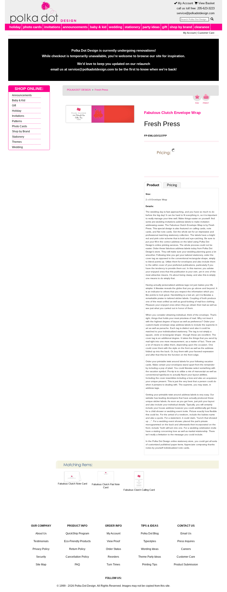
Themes (17, 141)
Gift (14, 105)
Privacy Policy (41, 549)
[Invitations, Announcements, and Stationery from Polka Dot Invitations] (42, 12)
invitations (52, 27)
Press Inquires (186, 541)
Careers (186, 549)
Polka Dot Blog (150, 533)
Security (41, 556)
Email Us (185, 533)
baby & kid (98, 27)
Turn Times (113, 564)
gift (164, 27)
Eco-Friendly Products (77, 541)
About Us (41, 533)
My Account (185, 3)
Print (206, 99)
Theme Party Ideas (149, 556)
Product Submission (186, 564)
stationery (132, 27)
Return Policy (77, 549)
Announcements (22, 95)
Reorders (113, 556)
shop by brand (181, 27)
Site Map (41, 564)
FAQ (77, 564)
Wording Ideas (150, 549)
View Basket (206, 3)
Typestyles (149, 541)
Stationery (18, 136)
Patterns (17, 121)
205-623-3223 (206, 8)
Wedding (17, 147)
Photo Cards (19, 126)
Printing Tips (149, 564)
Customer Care (206, 32)
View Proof (113, 541)
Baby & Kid (18, 100)
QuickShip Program (77, 533)
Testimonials (41, 541)
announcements (75, 27)
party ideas (151, 27)
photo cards (32, 27)
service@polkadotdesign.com (196, 13)
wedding (115, 27)
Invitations (18, 115)
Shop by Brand (21, 131)
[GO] (212, 19)
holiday (15, 27)
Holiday (16, 110)
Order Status (113, 549)
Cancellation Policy (77, 556)
